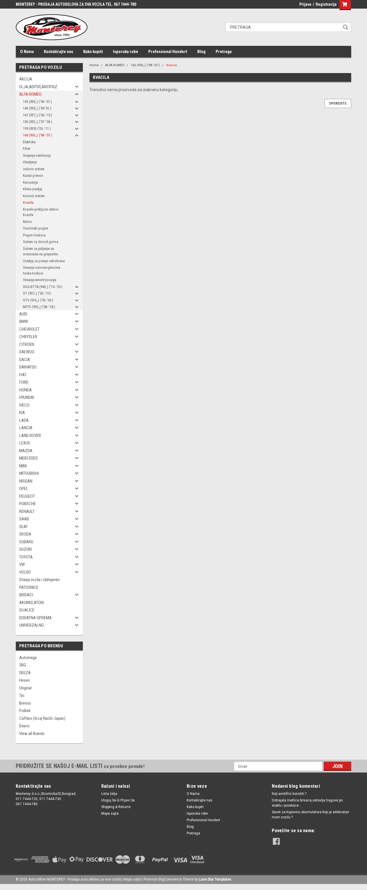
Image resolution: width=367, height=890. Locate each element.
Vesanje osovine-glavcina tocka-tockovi (41, 270)
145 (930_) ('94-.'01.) (37, 101)
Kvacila (28, 202)
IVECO (24, 405)
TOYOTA (26, 557)
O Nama (27, 51)
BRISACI (26, 594)
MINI (23, 465)
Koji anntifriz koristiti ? (289, 794)
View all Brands (31, 733)
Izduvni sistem (33, 169)
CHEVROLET (29, 329)
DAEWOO (26, 351)
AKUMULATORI (31, 602)
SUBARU (26, 541)
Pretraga (224, 51)
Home (94, 65)
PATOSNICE (28, 587)
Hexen (24, 680)
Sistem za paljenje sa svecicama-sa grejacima (40, 251)
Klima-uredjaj (32, 189)
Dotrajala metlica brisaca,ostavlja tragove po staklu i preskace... (307, 802)
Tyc (22, 695)
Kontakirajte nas (58, 51)
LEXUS (24, 443)
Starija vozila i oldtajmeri (39, 579)
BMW (23, 321)
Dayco (24, 725)
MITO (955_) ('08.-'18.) (39, 307)
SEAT (23, 526)
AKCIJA (25, 79)
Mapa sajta (110, 813)
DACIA (24, 359)
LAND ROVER (30, 435)
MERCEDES (28, 458)
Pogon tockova (34, 235)
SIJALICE (26, 610)
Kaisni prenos (33, 175)
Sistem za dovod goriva (40, 242)
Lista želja (109, 794)
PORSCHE (27, 503)
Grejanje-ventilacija (37, 155)
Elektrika (29, 142)
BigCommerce (170, 879)
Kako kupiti (93, 51)
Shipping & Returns (116, 807)
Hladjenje (30, 162)
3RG (22, 665)
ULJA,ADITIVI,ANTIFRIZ (38, 86)
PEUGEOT (27, 496)
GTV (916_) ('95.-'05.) (38, 300)
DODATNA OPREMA (35, 617)
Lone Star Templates (215, 879)
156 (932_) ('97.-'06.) (37, 121)
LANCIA (25, 427)
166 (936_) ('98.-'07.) (37, 135)
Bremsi (25, 703)
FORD (23, 382)
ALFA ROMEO (30, 94)
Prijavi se (127, 800)
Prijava (305, 4)
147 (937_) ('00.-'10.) (37, 115)
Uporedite (338, 103)
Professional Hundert (167, 51)
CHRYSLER (28, 336)
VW (22, 564)
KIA (22, 412)
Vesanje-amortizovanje (39, 280)
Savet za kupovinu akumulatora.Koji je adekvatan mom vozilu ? (310, 814)
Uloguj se (108, 800)
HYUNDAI (26, 397)
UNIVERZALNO (31, 625)
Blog (201, 51)
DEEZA (25, 672)
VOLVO (25, 572)
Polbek (25, 710)
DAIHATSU (27, 367)
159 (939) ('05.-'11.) (37, 128)
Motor (27, 221)
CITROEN (26, 344)
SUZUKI (25, 549)
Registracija (326, 4)
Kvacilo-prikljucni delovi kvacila (40, 212)
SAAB (24, 519)
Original (25, 688)
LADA (24, 420)
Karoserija (30, 182)
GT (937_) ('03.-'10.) (37, 293)
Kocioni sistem (34, 196)
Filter (26, 148)
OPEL (23, 488)
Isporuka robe (125, 51)
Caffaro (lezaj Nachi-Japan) (42, 718)
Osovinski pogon (35, 228)
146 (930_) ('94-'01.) (37, 108)
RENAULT (26, 511)
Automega (28, 657)
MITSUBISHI (29, 473)
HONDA (25, 390)
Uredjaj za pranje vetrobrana (44, 261)
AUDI (23, 314)
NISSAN (25, 481)
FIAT (22, 374)
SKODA (25, 534)
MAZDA (25, 450)
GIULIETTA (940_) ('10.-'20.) (43, 287)
